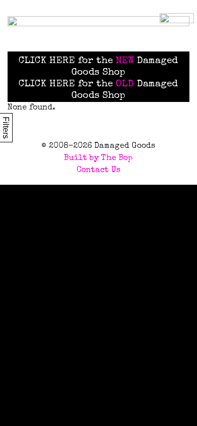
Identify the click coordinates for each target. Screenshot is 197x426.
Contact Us (98, 171)
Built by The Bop (98, 158)
